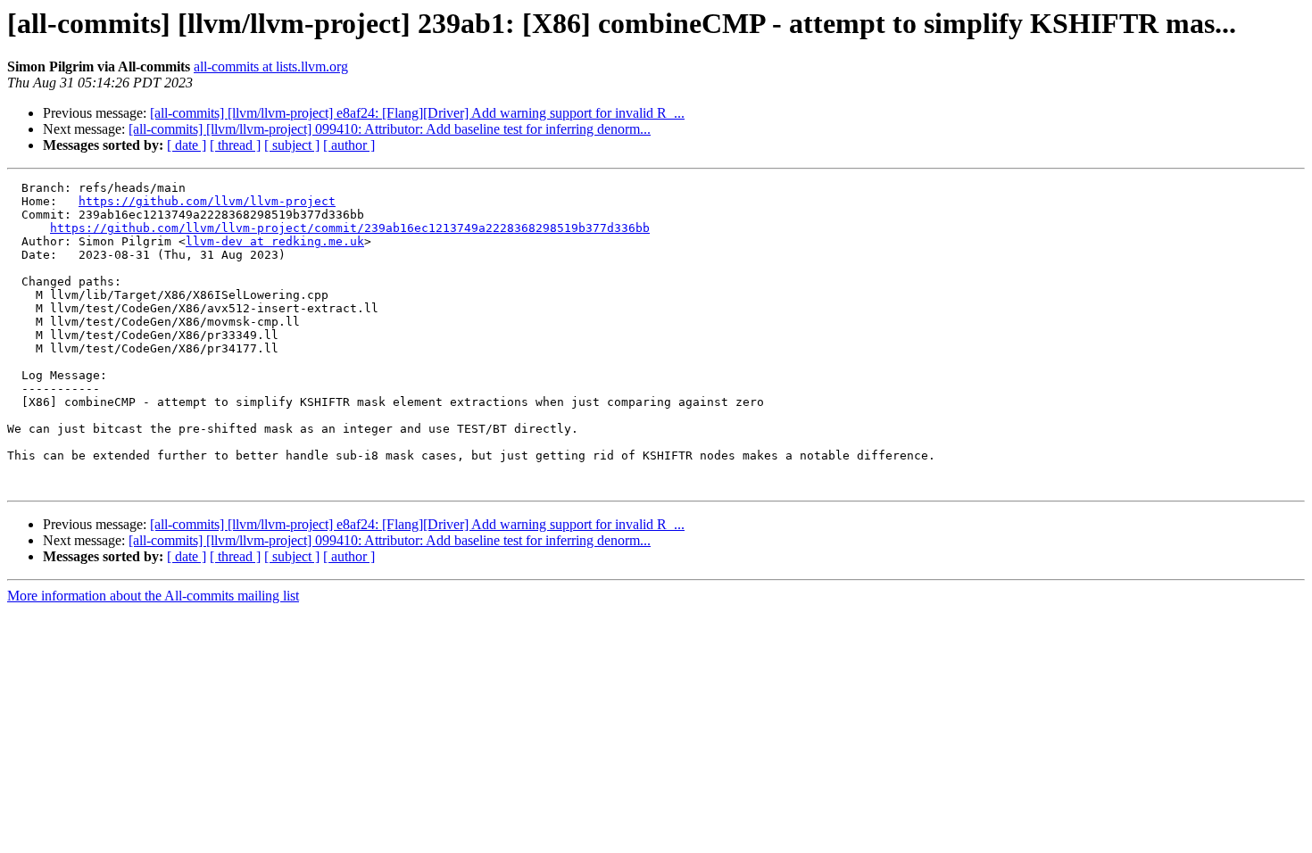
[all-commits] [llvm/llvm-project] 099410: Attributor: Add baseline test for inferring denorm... (390, 129)
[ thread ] (235, 145)
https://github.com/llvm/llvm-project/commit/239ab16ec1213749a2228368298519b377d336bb (350, 228)
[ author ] (349, 145)
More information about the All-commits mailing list (153, 595)
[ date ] (186, 145)
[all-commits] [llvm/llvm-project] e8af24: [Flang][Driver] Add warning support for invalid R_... (417, 112)
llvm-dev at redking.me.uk (275, 241)
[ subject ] (292, 145)
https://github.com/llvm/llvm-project (207, 201)
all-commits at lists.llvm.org (271, 66)
